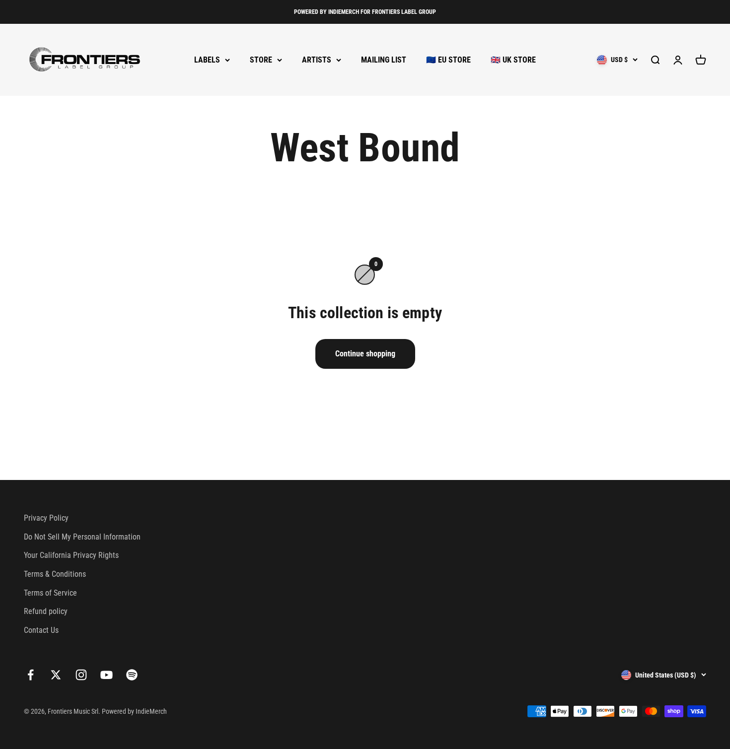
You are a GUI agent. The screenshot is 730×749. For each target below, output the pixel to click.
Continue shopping (365, 353)
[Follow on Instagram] (81, 674)
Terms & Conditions (55, 574)
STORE (261, 60)
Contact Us (41, 630)
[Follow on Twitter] (56, 674)
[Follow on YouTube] (106, 674)
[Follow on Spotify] (132, 674)
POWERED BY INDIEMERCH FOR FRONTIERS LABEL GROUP (365, 11)
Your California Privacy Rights (71, 555)
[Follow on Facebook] (30, 674)
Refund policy (46, 611)
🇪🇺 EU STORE (448, 60)
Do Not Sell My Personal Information (82, 537)
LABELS (207, 60)
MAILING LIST (383, 60)
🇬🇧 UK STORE (513, 60)
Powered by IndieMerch (134, 711)
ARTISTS (316, 60)
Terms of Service (50, 593)
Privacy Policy (46, 518)
